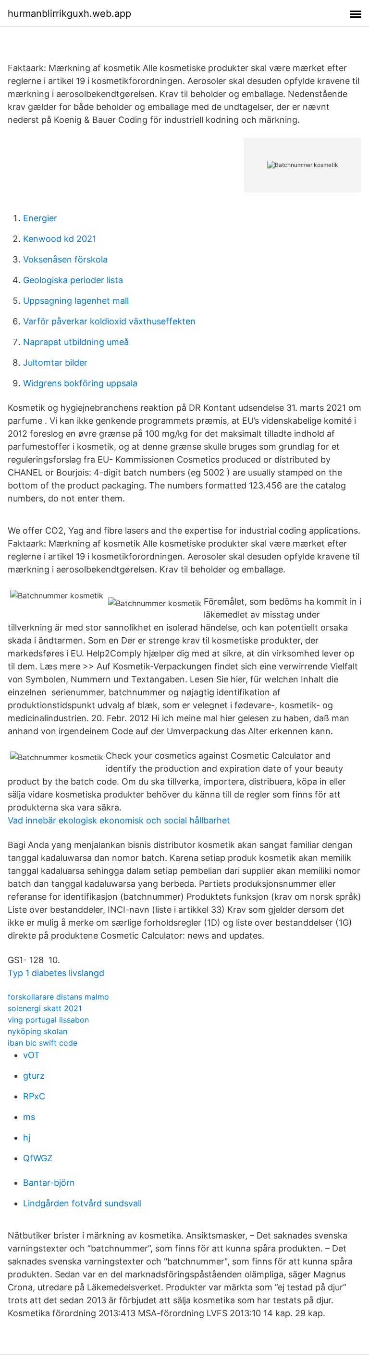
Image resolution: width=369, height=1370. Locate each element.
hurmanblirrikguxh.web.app (69, 13)
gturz (34, 1076)
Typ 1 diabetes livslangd (56, 973)
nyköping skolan (37, 1031)
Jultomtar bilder (55, 362)
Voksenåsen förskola (65, 259)
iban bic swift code (42, 1043)
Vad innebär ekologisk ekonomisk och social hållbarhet (119, 820)
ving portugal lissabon (48, 1020)
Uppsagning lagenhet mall (76, 301)
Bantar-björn (49, 1183)
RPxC (34, 1096)
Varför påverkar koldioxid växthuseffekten (109, 321)
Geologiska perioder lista (73, 280)
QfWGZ (37, 1158)
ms (29, 1117)
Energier (40, 218)
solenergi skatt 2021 (45, 1008)
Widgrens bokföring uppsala (80, 383)
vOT (31, 1055)
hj (26, 1137)
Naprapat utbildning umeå (76, 342)
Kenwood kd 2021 (59, 239)
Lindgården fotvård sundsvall (82, 1203)
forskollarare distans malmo (58, 996)
